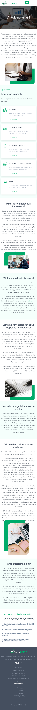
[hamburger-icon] (27, 2)
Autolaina (31, 301)
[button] (32, 2)
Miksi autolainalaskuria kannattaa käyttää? (15, 634)
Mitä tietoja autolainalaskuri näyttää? (18, 630)
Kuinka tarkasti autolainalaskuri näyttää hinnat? (18, 625)
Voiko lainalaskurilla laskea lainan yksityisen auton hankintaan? (15, 640)
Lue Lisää (12, 119)
